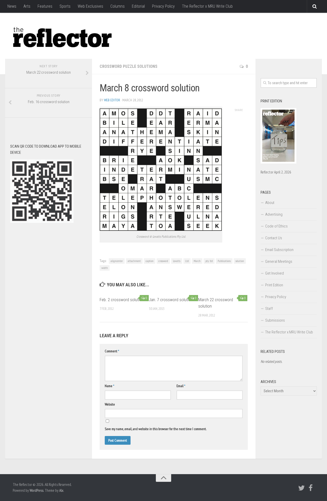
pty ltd (209, 261)
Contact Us (273, 238)
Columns (117, 6)
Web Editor (112, 100)
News (11, 6)
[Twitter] (301, 488)
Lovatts (176, 261)
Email (181, 386)
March (197, 261)
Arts (27, 6)
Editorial (138, 6)
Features (45, 6)
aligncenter (117, 261)
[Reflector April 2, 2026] (278, 162)
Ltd (187, 261)
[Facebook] (310, 488)
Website (110, 404)
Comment (112, 351)
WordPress (36, 490)
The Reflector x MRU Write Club (207, 6)
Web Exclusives (90, 6)
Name (109, 386)
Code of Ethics (276, 226)
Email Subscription (279, 249)
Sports (65, 6)
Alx (61, 490)
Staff (269, 308)
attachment (134, 261)
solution (240, 261)
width (104, 268)
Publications (224, 261)
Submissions (275, 320)
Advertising (274, 214)
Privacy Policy (163, 6)
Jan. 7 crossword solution (171, 299)
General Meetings (278, 261)
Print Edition (274, 285)
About (269, 202)
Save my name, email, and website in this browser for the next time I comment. (155, 429)
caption (150, 261)
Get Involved (274, 273)
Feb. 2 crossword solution (122, 299)
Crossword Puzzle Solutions (128, 66)
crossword (163, 261)
